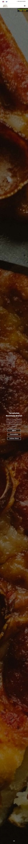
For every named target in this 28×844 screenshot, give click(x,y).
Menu (14, 430)
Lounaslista (14, 434)
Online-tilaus (14, 438)
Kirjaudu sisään (21, 1)
